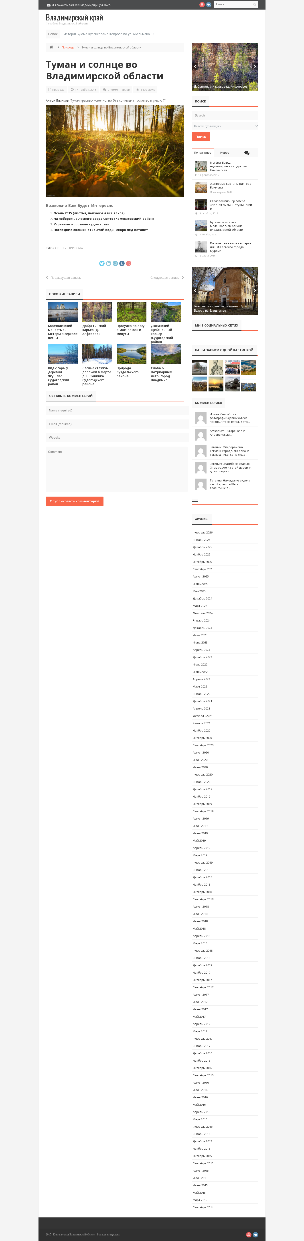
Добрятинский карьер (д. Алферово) (94, 330)
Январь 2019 (201, 870)
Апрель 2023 (201, 650)
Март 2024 (200, 606)
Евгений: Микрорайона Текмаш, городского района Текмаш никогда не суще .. (229, 451)
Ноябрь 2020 (201, 730)
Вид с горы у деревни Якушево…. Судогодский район (58, 376)
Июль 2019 (200, 826)
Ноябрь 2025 (201, 554)
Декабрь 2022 (202, 657)
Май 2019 (199, 840)
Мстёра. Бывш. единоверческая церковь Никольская (228, 166)
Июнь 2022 (200, 672)
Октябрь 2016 (202, 1068)
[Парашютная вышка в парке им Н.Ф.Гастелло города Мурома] (201, 247)
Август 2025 (201, 576)
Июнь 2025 (200, 584)
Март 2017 (200, 1031)
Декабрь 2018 (202, 877)
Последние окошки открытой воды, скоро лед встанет (101, 230)
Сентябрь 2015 (203, 1163)
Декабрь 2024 (202, 598)
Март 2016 (200, 1119)
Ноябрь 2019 (201, 796)
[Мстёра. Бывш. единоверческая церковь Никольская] (201, 166)
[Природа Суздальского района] (131, 354)
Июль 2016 (200, 1090)
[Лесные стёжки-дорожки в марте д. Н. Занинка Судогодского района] (97, 354)
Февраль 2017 (203, 1039)
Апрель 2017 (201, 1024)
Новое (224, 152)
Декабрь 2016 (202, 1053)
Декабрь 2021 (202, 701)
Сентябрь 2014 (203, 1207)
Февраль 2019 (203, 862)
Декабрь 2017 (202, 965)
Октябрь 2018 (202, 892)
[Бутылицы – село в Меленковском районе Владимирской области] (201, 225)
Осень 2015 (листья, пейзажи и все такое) (89, 213)
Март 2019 (200, 855)
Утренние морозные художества (81, 224)
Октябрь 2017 (202, 980)
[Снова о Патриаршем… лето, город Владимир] (166, 354)
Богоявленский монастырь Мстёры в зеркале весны (62, 332)
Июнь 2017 (200, 1009)
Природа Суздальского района (128, 372)
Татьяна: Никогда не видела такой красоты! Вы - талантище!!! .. (230, 484)
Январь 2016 (201, 1134)
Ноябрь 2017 (201, 972)
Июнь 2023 (200, 642)
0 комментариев (119, 90)
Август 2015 (201, 1171)
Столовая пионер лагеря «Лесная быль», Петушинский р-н (231, 205)
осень (60, 248)
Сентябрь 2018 (203, 899)
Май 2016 (199, 1105)
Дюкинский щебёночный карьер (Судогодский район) (162, 334)
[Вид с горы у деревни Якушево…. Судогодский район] (63, 354)
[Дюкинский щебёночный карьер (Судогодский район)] (166, 312)
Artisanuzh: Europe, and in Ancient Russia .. (227, 433)
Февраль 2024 (203, 613)
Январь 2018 (201, 958)
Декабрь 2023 (202, 628)
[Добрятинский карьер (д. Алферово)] (97, 312)
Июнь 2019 (200, 833)
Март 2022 (200, 686)
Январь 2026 (201, 540)
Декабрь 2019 (202, 789)
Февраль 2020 (203, 774)
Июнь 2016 (200, 1097)
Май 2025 (199, 591)
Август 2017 (201, 994)
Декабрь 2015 (202, 1141)
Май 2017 (199, 1016)
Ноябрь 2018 (201, 884)
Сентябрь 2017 (203, 987)
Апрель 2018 (201, 936)
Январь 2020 (201, 782)
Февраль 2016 (203, 1127)
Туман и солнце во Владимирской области (104, 70)
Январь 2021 (201, 723)
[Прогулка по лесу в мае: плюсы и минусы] (131, 312)
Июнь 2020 (200, 767)
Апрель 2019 (201, 848)
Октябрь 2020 (202, 738)
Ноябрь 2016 (201, 1061)
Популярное (202, 152)
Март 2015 (200, 1200)
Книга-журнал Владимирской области (74, 1234)
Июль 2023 (200, 635)
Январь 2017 (201, 1046)
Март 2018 (200, 943)
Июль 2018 (200, 914)
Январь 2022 (201, 694)
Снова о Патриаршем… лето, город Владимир (163, 374)
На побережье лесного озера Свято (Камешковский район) (104, 219)
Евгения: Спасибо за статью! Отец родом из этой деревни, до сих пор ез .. (231, 467)
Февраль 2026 (203, 532)
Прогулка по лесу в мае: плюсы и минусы (131, 330)
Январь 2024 (201, 620)
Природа (68, 47)
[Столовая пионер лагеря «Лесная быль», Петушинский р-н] (201, 204)
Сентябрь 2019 (203, 811)
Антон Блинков (57, 100)
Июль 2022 (200, 664)
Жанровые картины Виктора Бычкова (230, 185)
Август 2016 (201, 1083)
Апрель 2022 (201, 679)
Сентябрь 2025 (203, 569)
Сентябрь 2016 (203, 1075)
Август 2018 (201, 906)
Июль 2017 (200, 1002)
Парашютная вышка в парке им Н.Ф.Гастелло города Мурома (230, 247)
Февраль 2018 (203, 950)
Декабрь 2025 (202, 547)
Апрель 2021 (201, 708)
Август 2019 (201, 818)
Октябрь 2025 (202, 562)
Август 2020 (201, 752)
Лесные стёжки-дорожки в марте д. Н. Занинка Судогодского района (96, 376)
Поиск (201, 136)
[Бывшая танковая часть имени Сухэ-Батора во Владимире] (225, 291)
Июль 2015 (200, 1178)
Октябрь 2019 (202, 804)
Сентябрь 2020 (203, 745)
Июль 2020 (200, 760)
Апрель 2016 (201, 1112)
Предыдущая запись (64, 277)
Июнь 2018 (200, 921)
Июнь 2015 (200, 1185)
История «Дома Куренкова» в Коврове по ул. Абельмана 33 (108, 34)
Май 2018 (199, 928)
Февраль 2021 (203, 716)
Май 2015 (199, 1193)
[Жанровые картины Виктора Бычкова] (201, 187)
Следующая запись (166, 277)
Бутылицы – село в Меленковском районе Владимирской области (226, 226)
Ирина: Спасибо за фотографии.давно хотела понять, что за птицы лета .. (230, 418)
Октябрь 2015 (202, 1156)
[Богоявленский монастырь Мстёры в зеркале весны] (63, 312)
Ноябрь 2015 (201, 1149)
